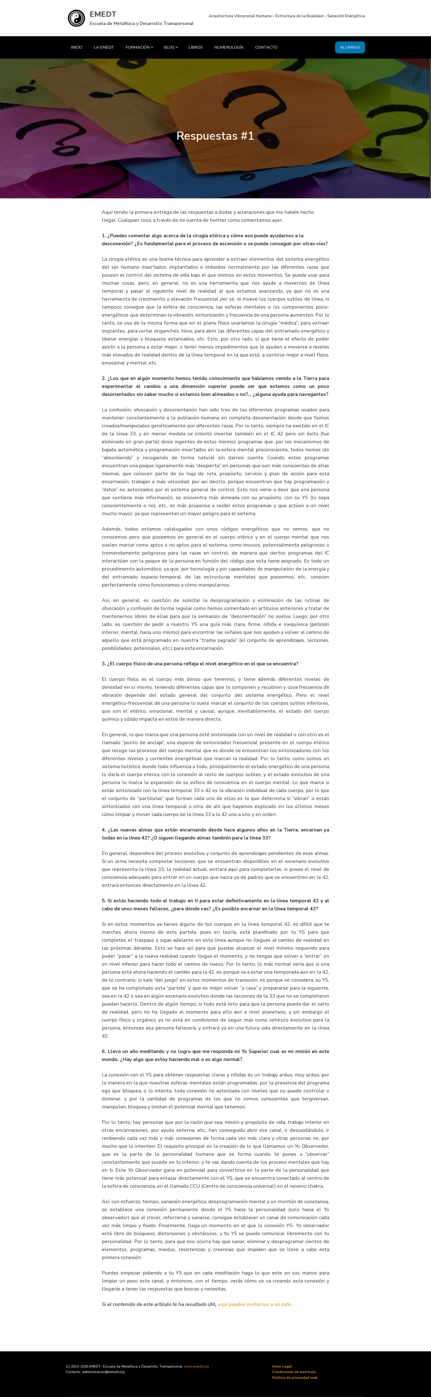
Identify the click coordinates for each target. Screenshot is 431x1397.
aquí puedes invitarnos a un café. (255, 1304)
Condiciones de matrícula (294, 1372)
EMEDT (103, 14)
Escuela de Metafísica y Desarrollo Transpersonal (142, 23)
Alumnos (350, 47)
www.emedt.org (196, 1366)
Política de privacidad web (295, 1377)
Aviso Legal (282, 1366)
